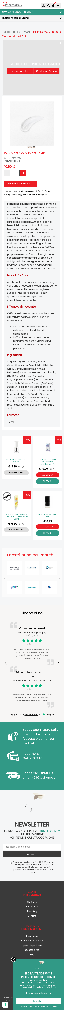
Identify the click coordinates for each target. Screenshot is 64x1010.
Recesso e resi (32, 949)
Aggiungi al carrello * (20, 183)
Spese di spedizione (32, 945)
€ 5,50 (12, 524)
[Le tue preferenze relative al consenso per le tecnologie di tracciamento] (5, 1005)
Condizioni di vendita (32, 940)
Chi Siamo (32, 901)
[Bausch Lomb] (32, 587)
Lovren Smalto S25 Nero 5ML (47, 515)
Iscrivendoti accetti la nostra (39, 1006)
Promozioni (32, 906)
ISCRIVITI (38, 1001)
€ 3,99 (12, 466)
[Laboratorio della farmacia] (14, 568)
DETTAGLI (47, 481)
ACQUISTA (47, 474)
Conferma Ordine (46, 71)
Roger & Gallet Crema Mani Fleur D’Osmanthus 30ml (16, 516)
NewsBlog (32, 911)
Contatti (32, 915)
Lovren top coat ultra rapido (16, 460)
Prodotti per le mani (16, 32)
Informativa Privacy (43, 864)
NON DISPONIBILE (16, 472)
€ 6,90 (21, 524)
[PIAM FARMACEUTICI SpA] (49, 568)
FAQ (32, 954)
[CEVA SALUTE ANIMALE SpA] (49, 587)
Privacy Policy (51, 1006)
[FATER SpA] (14, 587)
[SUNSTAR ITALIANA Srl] (32, 568)
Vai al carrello (20, 71)
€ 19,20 (43, 469)
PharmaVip (32, 935)
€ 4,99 (21, 466)
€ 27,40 (53, 469)
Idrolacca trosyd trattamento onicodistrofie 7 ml (48, 461)
